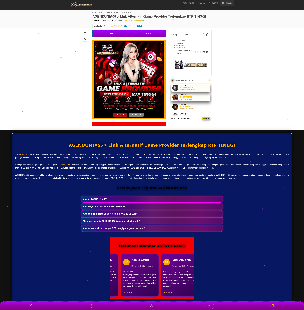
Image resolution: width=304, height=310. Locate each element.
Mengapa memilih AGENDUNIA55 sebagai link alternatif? (111, 220)
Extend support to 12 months (193, 52)
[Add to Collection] (85, 39)
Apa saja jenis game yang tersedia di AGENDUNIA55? (110, 213)
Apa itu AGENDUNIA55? (95, 199)
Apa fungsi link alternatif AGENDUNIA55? (104, 206)
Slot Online (117, 12)
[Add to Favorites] (85, 32)
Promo (30, 307)
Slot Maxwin (128, 12)
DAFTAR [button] (134, 115)
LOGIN (111, 33)
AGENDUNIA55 (97, 12)
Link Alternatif (211, 307)
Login (91, 307)
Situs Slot (109, 12)
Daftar (152, 307)
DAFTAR (147, 33)
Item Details (98, 26)
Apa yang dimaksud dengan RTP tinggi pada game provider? (114, 228)
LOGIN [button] (118, 115)
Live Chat (273, 307)
